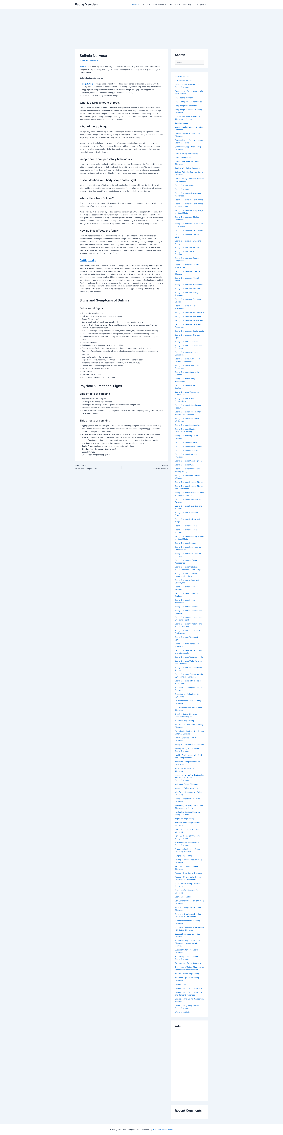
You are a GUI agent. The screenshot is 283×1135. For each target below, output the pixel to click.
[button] (138, 4)
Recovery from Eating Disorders (188, 873)
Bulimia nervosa (181, 123)
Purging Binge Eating (183, 856)
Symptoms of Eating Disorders (188, 963)
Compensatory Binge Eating (186, 153)
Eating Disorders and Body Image (189, 200)
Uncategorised (181, 984)
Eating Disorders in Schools (186, 450)
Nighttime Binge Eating (184, 819)
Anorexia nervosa (182, 76)
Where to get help (182, 1012)
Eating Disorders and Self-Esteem (189, 320)
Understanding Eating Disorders (188, 988)
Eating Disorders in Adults (186, 442)
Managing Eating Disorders (186, 788)
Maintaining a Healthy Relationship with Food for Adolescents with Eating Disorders (189, 777)
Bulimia (83, 66)
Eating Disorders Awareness (186, 341)
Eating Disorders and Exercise (187, 247)
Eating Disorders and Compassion (189, 230)
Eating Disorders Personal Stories (189, 482)
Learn (134, 4)
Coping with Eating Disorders (187, 168)
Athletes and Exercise (184, 80)
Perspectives (158, 4)
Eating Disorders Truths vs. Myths (189, 657)
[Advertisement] (141, 25)
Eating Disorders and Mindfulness (189, 284)
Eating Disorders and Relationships (189, 312)
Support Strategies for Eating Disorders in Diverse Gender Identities (187, 943)
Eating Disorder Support (185, 185)
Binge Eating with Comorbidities (188, 102)
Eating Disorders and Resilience (188, 316)
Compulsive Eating (183, 157)
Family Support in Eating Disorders (189, 744)
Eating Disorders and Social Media (189, 331)
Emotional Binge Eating (184, 720)
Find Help (187, 4)
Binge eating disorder (184, 98)
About (145, 4)
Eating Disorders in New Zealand (188, 446)
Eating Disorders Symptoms (186, 606)
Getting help (88, 260)
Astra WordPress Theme (163, 1129)
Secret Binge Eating (183, 897)
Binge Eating (87, 84)
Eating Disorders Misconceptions (189, 461)
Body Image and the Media (186, 106)
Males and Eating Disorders (186, 784)
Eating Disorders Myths (184, 465)
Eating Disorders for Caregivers (188, 425)
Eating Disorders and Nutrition (187, 288)
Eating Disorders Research (186, 543)
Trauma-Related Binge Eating (187, 974)
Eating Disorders (86, 4)
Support (200, 4)
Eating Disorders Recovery (186, 526)
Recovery (174, 4)
